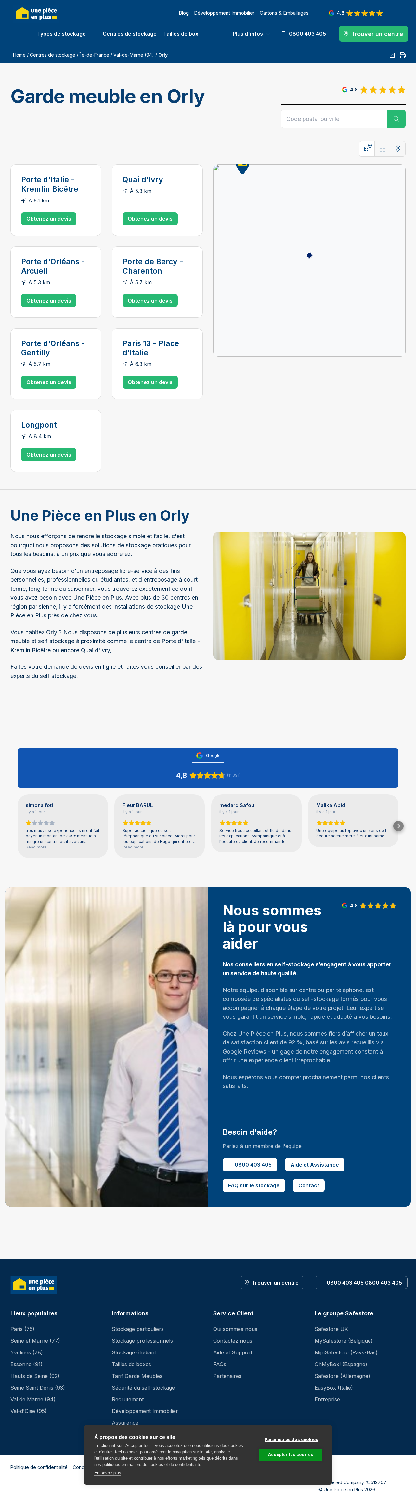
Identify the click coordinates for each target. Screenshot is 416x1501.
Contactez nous (232, 1341)
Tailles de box (180, 34)
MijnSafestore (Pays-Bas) (346, 1352)
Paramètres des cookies (291, 1439)
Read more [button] (36, 847)
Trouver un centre (275, 1282)
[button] (17, 826)
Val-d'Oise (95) (28, 1411)
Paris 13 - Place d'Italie (151, 348)
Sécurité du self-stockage (143, 1387)
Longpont (39, 425)
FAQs (219, 1364)
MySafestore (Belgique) (344, 1341)
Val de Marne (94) (33, 1399)
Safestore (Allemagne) (342, 1376)
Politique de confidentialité (39, 1467)
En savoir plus (107, 1472)
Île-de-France (94, 55)
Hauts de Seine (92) (34, 1376)
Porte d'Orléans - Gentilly (53, 348)
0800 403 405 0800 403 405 (364, 1282)
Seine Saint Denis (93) (37, 1387)
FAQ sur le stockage (254, 1185)
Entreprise (327, 1399)
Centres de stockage (130, 34)
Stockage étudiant (134, 1352)
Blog (184, 13)
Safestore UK (331, 1329)
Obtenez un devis (48, 218)
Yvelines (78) (26, 1352)
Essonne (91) (26, 1364)
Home (19, 55)
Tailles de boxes (131, 1364)
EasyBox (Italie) (334, 1387)
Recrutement (128, 1399)
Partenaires (227, 1376)
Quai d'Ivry (143, 179)
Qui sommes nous (235, 1329)
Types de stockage (61, 34)
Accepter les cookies (290, 1454)
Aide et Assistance (315, 1164)
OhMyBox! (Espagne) (341, 1364)
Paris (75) (22, 1329)
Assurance (125, 1422)
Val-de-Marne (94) (133, 55)
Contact (308, 1185)
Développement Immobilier (224, 13)
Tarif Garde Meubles (137, 1376)
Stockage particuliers (138, 1329)
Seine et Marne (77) (35, 1341)
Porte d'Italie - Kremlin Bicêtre (49, 184)
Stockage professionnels (142, 1341)
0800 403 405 (253, 1164)
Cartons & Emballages (284, 13)
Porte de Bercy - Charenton (153, 266)
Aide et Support (232, 1352)
